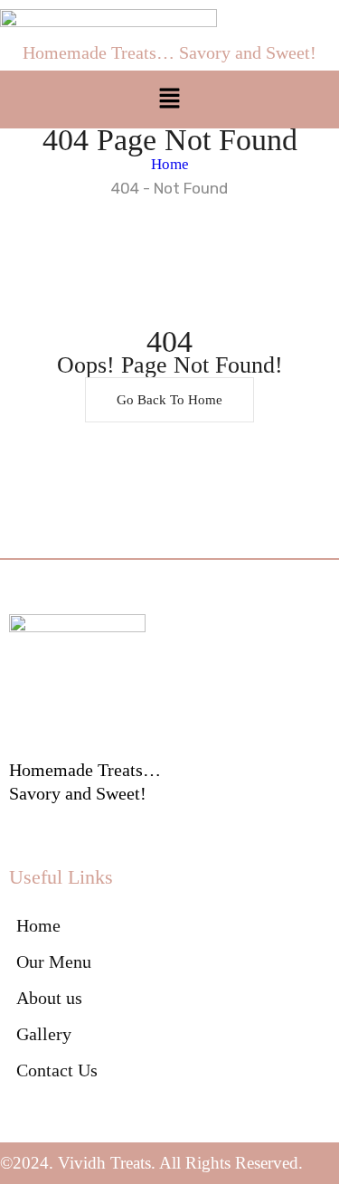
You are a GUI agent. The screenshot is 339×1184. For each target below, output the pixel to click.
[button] (169, 99)
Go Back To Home (169, 400)
